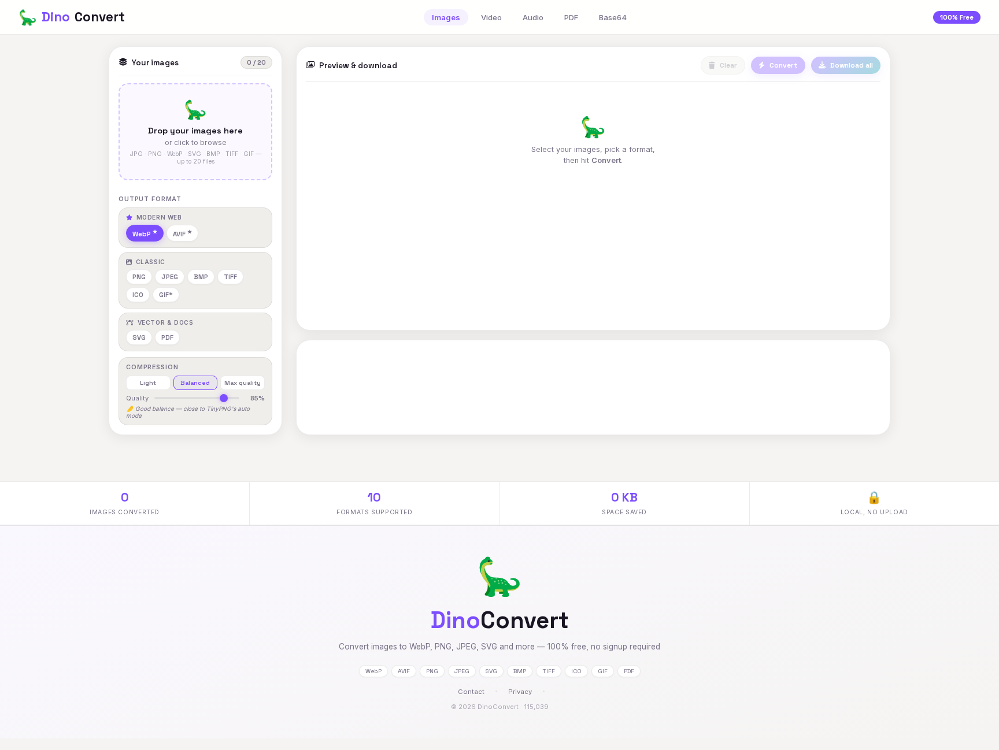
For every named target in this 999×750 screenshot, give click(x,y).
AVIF (179, 234)
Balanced (195, 383)
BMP (201, 277)
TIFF (230, 277)
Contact (471, 692)
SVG (139, 337)
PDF (571, 17)
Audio (533, 17)
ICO (137, 295)
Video (491, 17)
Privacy (520, 692)
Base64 (613, 17)
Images (446, 17)
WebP (141, 234)
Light (148, 383)
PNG (139, 277)
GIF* (166, 295)
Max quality (242, 383)
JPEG (169, 277)
